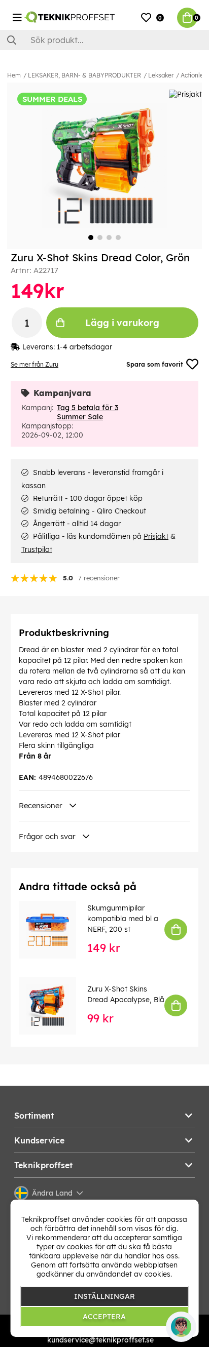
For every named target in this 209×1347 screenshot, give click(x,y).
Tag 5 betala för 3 (87, 407)
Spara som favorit (154, 364)
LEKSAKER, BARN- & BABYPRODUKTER (84, 75)
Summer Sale (80, 416)
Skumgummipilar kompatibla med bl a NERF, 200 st (122, 918)
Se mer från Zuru (34, 364)
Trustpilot (36, 549)
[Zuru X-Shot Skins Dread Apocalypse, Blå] (54, 1005)
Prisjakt (156, 536)
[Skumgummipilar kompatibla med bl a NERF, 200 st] (54, 929)
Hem (14, 75)
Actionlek (193, 75)
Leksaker (160, 75)
